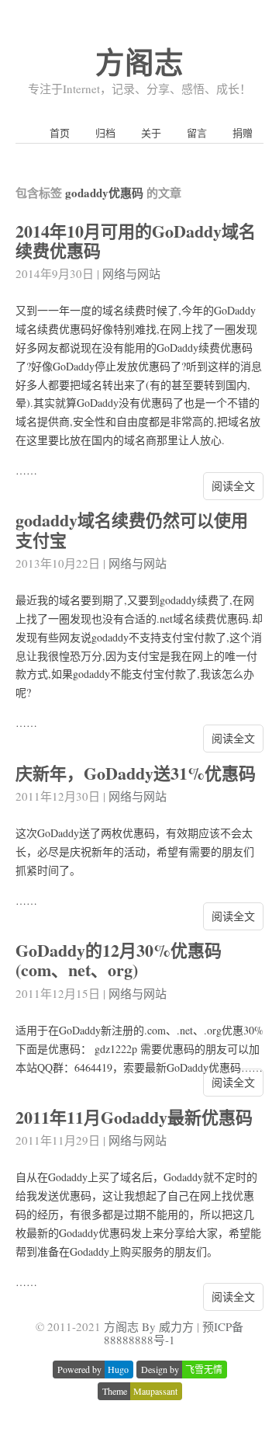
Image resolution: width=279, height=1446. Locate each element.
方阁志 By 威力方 (149, 1326)
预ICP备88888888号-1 (173, 1333)
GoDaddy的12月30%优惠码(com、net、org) (119, 959)
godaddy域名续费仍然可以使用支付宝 (132, 529)
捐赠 (242, 133)
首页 (60, 133)
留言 (197, 133)
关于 (151, 133)
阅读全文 (233, 485)
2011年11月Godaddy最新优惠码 (134, 1117)
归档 (105, 133)
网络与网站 (131, 273)
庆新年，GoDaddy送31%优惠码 (136, 773)
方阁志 (139, 61)
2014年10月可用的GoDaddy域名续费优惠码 (136, 240)
